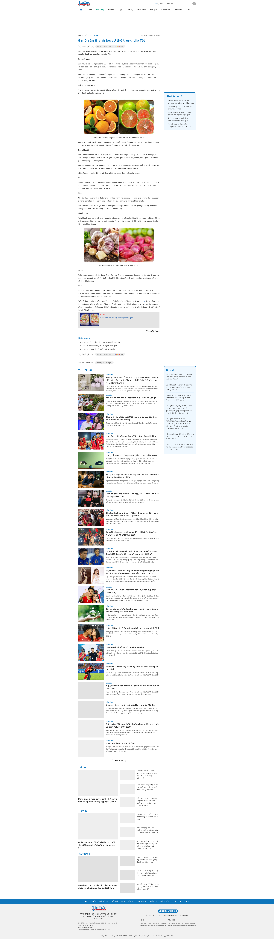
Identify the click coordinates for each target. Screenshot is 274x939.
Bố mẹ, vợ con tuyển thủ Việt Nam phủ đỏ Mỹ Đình (131, 705)
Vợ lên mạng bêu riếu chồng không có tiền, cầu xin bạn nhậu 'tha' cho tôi (147, 830)
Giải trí (111, 10)
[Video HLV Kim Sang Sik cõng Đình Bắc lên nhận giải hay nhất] (91, 671)
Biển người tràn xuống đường (120, 743)
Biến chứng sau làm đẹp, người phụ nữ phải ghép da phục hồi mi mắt (147, 859)
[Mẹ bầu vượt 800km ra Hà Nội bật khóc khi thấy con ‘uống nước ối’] (127, 888)
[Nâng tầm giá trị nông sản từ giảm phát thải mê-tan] (91, 460)
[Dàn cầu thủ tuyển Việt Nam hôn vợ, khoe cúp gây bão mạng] (91, 594)
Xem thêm (119, 761)
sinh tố (142, 301)
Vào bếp (103, 315)
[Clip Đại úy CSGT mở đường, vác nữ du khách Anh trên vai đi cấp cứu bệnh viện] (127, 775)
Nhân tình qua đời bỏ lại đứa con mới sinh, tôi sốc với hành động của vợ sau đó (96, 845)
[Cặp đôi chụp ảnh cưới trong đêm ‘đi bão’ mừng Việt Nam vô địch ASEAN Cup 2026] (91, 537)
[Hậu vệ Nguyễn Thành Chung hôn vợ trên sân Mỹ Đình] (91, 633)
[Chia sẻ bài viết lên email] (88, 46)
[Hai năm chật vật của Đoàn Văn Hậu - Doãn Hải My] (91, 441)
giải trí (170, 115)
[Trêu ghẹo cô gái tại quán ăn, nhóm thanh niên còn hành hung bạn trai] (127, 789)
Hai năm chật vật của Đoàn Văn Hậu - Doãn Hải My (131, 436)
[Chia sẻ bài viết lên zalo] (84, 46)
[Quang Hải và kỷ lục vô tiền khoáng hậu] (91, 652)
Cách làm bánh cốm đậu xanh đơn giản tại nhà (100, 342)
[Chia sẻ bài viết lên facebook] (79, 46)
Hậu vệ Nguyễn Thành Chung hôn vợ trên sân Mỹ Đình (132, 628)
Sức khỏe (165, 10)
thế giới (180, 118)
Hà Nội (142, 920)
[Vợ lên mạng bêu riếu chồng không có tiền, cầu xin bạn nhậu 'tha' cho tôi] (127, 832)
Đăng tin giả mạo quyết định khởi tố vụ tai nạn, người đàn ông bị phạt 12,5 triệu (178, 397)
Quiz (188, 10)
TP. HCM (171, 920)
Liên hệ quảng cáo (168, 911)
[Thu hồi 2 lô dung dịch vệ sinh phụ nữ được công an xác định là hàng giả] (127, 875)
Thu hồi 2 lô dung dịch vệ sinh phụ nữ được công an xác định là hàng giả (148, 873)
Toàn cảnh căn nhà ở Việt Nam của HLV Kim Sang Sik (132, 398)
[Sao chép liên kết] (92, 46)
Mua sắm (141, 10)
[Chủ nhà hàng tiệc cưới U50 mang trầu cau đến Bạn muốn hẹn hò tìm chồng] (91, 421)
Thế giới (153, 10)
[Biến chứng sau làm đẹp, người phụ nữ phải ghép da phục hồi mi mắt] (127, 861)
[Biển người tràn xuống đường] (91, 748)
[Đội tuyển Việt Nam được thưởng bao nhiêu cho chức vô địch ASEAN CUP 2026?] (91, 728)
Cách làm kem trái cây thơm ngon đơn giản (116, 318)
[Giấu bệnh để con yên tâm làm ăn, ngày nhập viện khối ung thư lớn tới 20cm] (98, 869)
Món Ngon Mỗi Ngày (104, 363)
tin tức (180, 101)
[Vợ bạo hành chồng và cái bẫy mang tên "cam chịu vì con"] (127, 818)
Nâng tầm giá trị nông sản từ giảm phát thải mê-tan (131, 455)
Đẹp (120, 10)
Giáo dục (178, 10)
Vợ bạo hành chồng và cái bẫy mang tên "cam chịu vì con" (148, 816)
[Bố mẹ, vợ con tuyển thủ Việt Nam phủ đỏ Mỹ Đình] (91, 709)
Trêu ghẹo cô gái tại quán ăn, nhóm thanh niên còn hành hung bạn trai (147, 787)
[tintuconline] (81, 9)
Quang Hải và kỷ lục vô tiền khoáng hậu (125, 647)
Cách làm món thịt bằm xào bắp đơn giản (98, 349)
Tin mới (170, 370)
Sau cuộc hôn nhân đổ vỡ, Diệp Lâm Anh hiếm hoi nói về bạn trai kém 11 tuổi (179, 376)
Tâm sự (130, 10)
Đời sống (100, 10)
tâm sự (178, 126)
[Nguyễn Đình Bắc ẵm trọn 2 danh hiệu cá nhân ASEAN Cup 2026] (91, 690)
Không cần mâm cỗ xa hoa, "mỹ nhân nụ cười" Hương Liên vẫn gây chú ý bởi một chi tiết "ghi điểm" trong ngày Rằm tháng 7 (132, 380)
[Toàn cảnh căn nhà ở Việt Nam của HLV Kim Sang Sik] (91, 402)
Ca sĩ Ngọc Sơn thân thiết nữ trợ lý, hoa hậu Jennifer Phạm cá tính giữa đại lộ (179, 387)
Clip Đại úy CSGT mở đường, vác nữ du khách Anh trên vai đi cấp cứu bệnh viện (179, 447)
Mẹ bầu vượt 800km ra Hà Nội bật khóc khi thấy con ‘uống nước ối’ (148, 886)
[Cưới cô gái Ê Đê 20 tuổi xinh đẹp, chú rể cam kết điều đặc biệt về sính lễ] (91, 498)
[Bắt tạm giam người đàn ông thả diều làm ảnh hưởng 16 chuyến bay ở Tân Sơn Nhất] (127, 802)
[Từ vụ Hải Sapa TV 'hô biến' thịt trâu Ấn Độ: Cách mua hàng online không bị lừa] (91, 479)
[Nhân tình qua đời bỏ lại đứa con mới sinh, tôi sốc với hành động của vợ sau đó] (98, 826)
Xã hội (89, 10)
